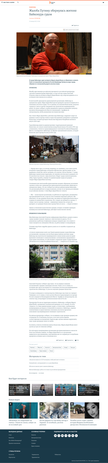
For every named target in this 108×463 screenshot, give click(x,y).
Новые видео (14, 400)
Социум (33, 443)
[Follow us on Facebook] (62, 435)
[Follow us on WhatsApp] (69, 435)
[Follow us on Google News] (72, 435)
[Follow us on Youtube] (55, 435)
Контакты (11, 437)
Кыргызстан (12, 457)
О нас (10, 435)
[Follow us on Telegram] (65, 435)
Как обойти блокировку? (15, 440)
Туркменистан (36, 457)
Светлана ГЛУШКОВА (34, 18)
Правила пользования (14, 443)
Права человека (35, 446)
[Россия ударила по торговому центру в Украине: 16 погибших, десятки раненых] (54, 410)
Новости (33, 435)
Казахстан (11, 454)
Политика (32, 7)
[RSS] (76, 435)
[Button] (75, 25)
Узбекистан (58, 454)
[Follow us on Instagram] (58, 435)
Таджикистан (35, 454)
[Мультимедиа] (103, 2)
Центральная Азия (36, 437)
